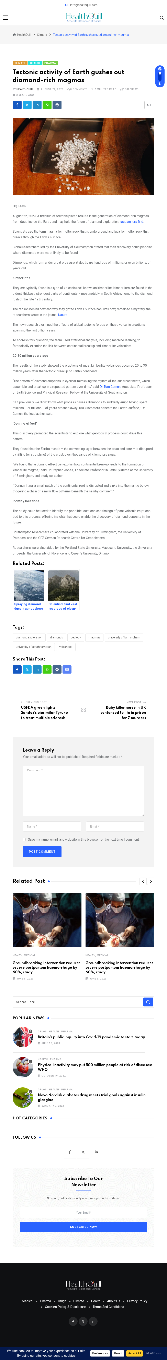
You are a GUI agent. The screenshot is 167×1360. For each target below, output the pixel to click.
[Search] (162, 17)
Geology (76, 637)
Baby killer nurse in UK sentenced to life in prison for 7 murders (123, 713)
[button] (143, 881)
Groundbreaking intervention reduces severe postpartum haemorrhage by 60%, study (46, 967)
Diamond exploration (29, 637)
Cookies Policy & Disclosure (65, 1307)
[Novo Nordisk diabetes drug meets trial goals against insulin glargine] (23, 1097)
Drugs (42, 1031)
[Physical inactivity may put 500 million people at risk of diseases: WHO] (23, 1067)
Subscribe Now (83, 1227)
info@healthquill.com (84, 5)
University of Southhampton (34, 646)
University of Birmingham (124, 637)
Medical (30, 955)
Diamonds (56, 637)
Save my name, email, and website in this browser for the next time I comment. (84, 839)
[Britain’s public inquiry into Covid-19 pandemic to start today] (23, 1037)
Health (18, 955)
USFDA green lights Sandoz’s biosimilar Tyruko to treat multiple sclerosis (44, 713)
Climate (78, 1301)
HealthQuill (25, 89)
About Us (113, 1301)
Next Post (134, 702)
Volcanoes (65, 646)
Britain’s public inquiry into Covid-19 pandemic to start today (91, 1037)
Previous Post (36, 702)
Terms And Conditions (108, 1307)
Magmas (94, 637)
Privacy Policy (137, 1301)
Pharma (67, 1031)
